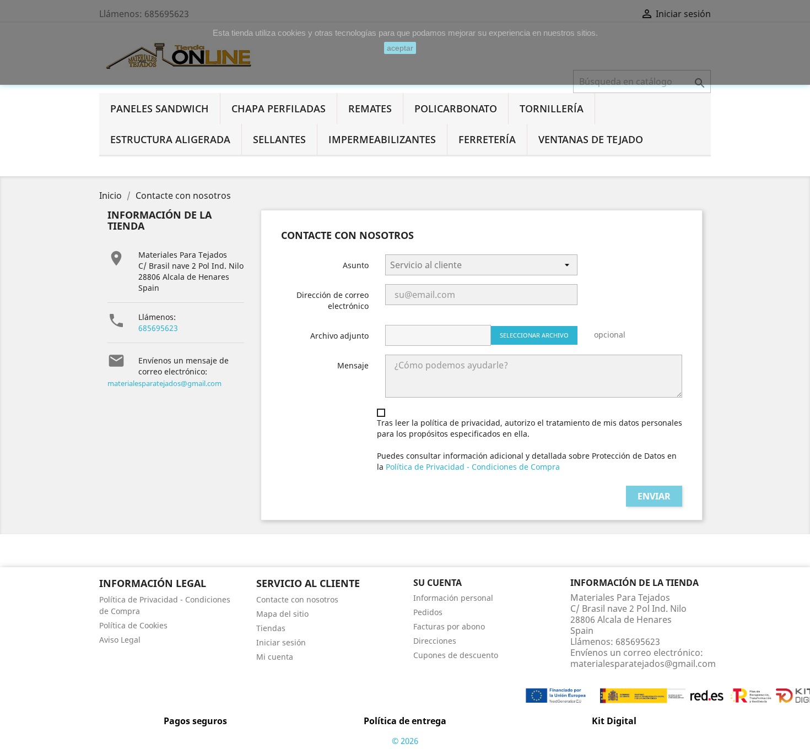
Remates (370, 108)
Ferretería (487, 139)
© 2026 (405, 740)
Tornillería (552, 108)
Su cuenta (437, 583)
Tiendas (270, 628)
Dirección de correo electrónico (332, 300)
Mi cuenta (274, 656)
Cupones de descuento (455, 655)
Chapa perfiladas (278, 108)
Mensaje (353, 365)
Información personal (453, 598)
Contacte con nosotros (297, 599)
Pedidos (427, 612)
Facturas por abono (449, 626)
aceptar (400, 48)
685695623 (158, 328)
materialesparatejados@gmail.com (164, 383)
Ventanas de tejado (590, 139)
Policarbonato (455, 108)
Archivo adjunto (339, 335)
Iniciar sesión (281, 642)
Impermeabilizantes (382, 139)
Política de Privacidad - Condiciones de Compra (473, 466)
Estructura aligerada (170, 139)
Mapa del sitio (282, 614)
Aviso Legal (120, 639)
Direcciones (434, 640)
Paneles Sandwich (159, 108)
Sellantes (279, 139)
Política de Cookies (133, 625)
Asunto (356, 265)
